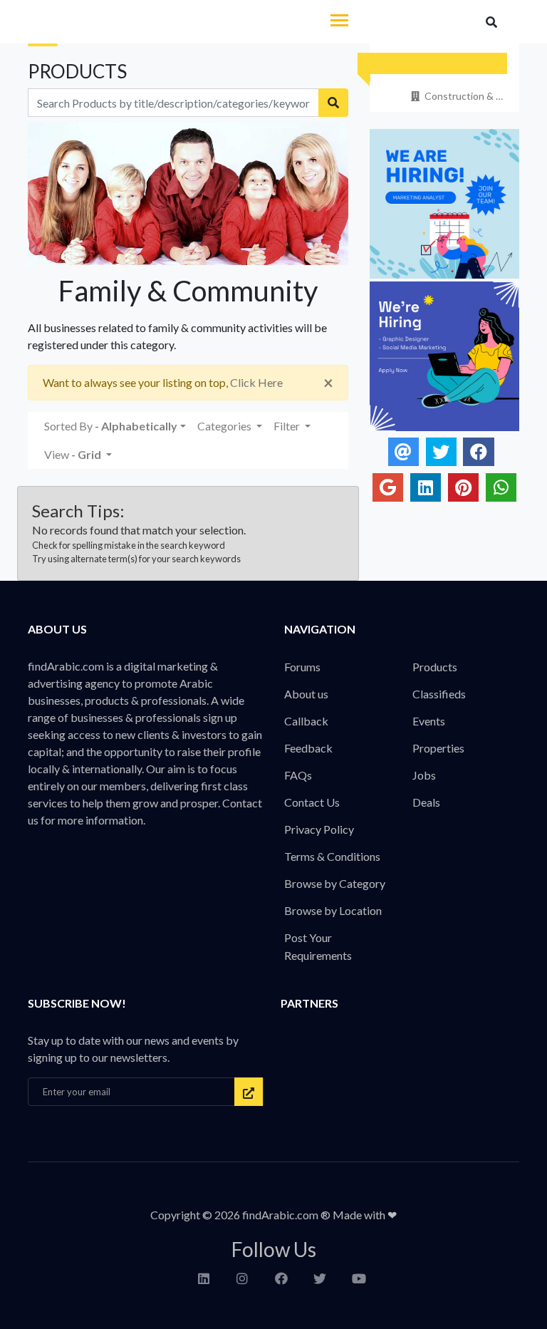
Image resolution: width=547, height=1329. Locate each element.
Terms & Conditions (332, 856)
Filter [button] (288, 426)
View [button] (72, 454)
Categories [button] (225, 426)
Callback (306, 721)
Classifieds (439, 693)
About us (306, 693)
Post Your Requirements (318, 946)
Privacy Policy (319, 829)
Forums (302, 666)
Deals (426, 802)
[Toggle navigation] (339, 21)
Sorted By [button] (110, 426)
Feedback (308, 748)
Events (428, 721)
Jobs (424, 775)
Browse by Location (333, 910)
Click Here (256, 382)
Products (434, 666)
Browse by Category (334, 883)
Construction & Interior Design (464, 96)
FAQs (298, 775)
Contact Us (312, 802)
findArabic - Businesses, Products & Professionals (123, 22)
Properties (438, 748)
